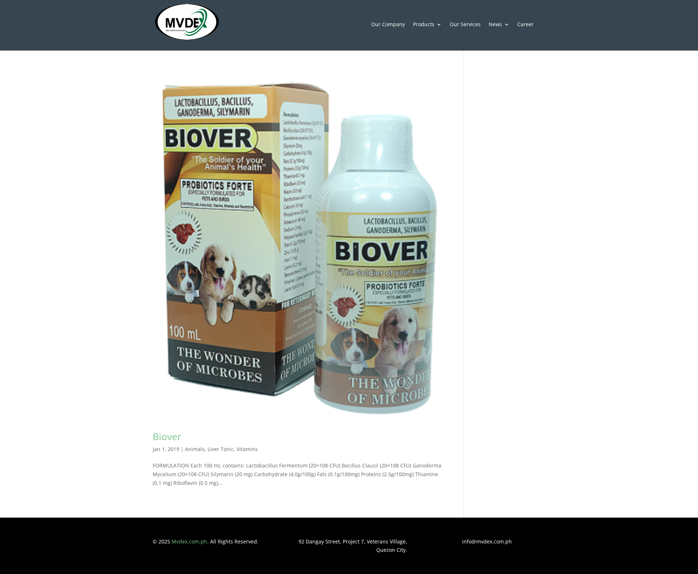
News (495, 25)
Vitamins (247, 449)
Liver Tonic (221, 449)
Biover (167, 436)
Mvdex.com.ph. (191, 541)
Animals (195, 449)
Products (423, 25)
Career (525, 25)
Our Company (388, 25)
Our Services (465, 25)
